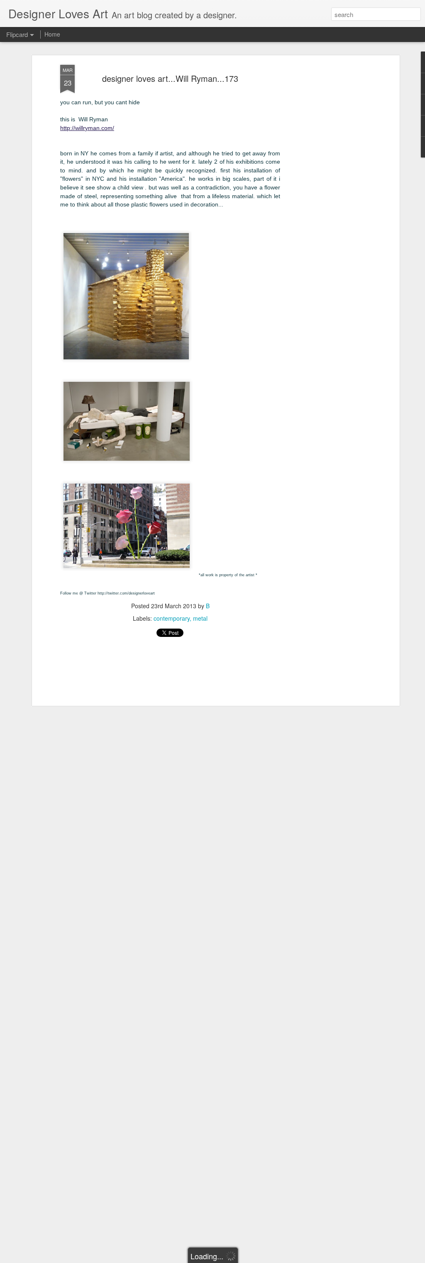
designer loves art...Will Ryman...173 (170, 78)
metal (200, 618)
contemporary (172, 618)
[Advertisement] (325, 195)
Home (52, 34)
